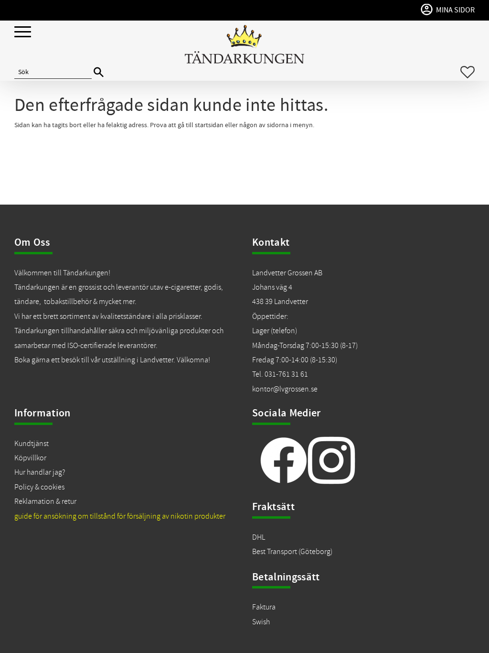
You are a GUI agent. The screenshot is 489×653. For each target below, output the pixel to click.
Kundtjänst (31, 443)
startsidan (209, 125)
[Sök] (99, 72)
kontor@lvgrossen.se (285, 389)
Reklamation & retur (45, 501)
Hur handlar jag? (39, 472)
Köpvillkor (30, 458)
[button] (22, 32)
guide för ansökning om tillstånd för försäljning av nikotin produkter (119, 516)
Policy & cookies (39, 487)
